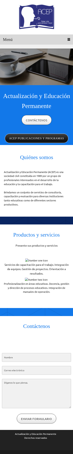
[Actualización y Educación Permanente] (36, 17)
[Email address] (36, 340)
